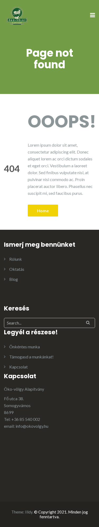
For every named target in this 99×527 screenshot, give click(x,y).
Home (43, 210)
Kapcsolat (18, 366)
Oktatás (16, 269)
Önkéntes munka (24, 346)
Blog (13, 279)
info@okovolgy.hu (32, 426)
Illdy (28, 512)
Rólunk (15, 259)
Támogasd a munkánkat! (31, 356)
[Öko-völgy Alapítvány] (17, 14)
